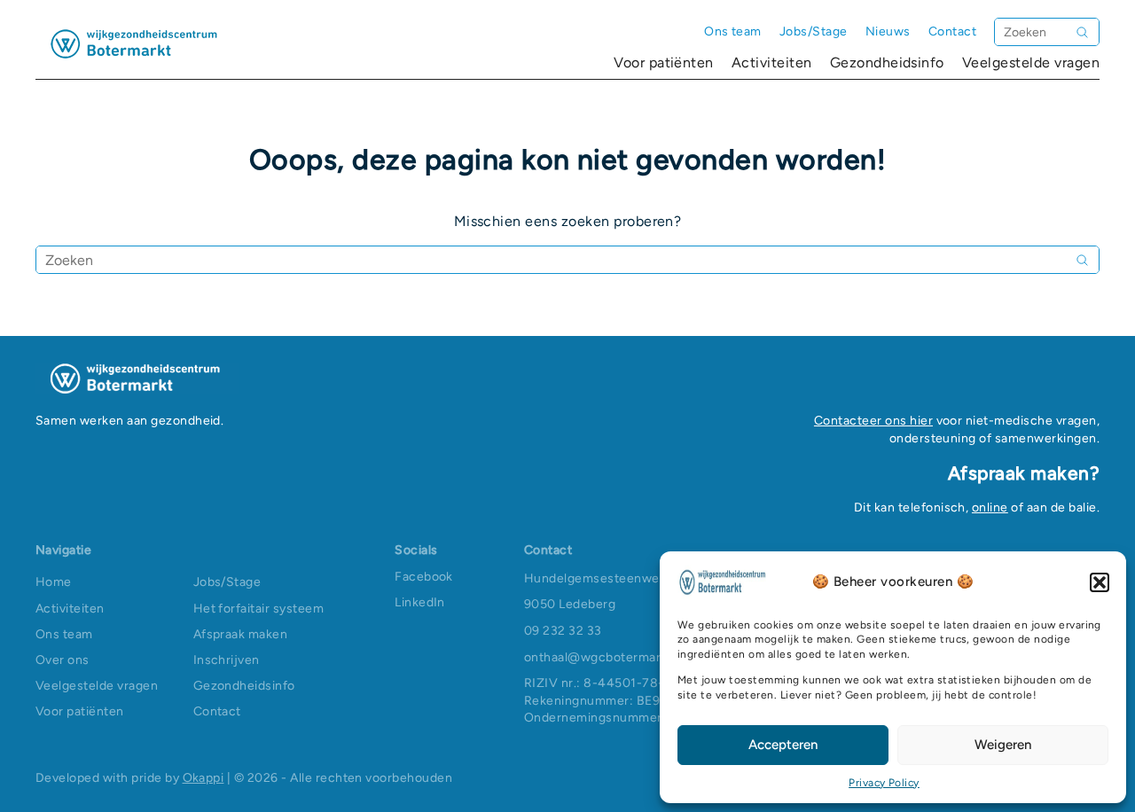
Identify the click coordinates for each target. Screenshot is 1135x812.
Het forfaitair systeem (259, 608)
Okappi (203, 777)
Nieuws (888, 31)
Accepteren (783, 745)
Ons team (733, 31)
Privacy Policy (884, 783)
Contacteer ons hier (873, 420)
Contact (952, 31)
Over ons (62, 660)
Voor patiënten (664, 62)
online (990, 507)
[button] (1099, 582)
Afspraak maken (240, 634)
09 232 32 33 (563, 630)
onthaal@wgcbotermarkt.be (607, 657)
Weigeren (1003, 745)
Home (53, 581)
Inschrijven (226, 660)
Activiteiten (772, 62)
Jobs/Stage (813, 31)
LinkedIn (420, 602)
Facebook (424, 576)
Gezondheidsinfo (887, 62)
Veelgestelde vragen (1031, 62)
